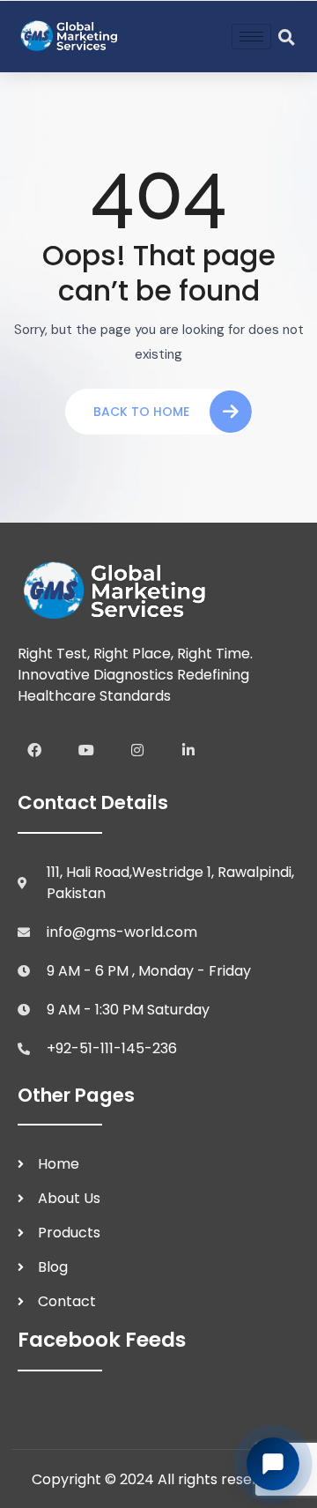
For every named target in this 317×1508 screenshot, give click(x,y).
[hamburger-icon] (251, 36)
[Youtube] (85, 750)
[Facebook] (34, 750)
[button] (286, 37)
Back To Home (141, 411)
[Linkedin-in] (188, 750)
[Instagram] (137, 750)
